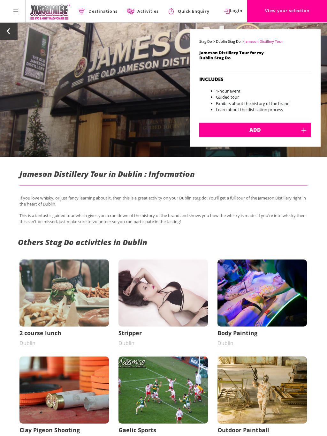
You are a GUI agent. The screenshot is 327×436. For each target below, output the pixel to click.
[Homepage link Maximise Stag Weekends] (50, 11)
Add (255, 129)
